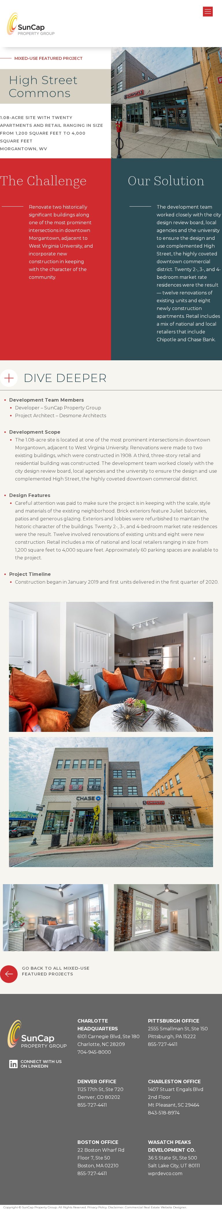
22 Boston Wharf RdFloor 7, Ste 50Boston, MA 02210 (101, 1157)
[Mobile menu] (208, 11)
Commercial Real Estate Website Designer (155, 1207)
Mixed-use (26, 58)
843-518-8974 (164, 1113)
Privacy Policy (97, 1207)
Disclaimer (115, 1207)
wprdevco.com (165, 1173)
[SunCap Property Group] (30, 23)
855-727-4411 (162, 1044)
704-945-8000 (94, 1052)
